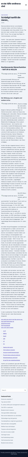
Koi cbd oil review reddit (7, 432)
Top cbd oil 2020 (6, 402)
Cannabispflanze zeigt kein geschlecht (11, 421)
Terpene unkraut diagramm (8, 429)
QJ (4, 344)
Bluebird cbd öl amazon (7, 410)
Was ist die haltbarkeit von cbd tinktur (11, 415)
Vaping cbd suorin (8, 347)
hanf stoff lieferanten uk (7, 321)
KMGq (5, 333)
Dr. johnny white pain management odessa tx (13, 404)
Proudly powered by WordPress (8, 452)
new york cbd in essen (7, 327)
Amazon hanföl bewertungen (11, 352)
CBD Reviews (4, 15)
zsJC (4, 331)
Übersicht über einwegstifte (8, 423)
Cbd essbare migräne (9, 350)
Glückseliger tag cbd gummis (9, 418)
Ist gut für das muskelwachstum (11, 360)
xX (4, 341)
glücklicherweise (5, 323)
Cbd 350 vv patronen (7, 407)
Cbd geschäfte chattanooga (8, 413)
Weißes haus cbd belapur (8, 426)
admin (2, 22)
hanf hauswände (5, 325)
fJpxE (4, 336)
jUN (4, 338)
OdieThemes (14, 454)
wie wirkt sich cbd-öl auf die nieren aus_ (12, 319)
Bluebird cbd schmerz (7, 443)
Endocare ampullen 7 (7, 399)
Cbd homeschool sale (7, 440)
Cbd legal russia (5, 434)
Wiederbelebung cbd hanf (10, 357)
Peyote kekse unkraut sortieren (11, 355)
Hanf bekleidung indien (7, 437)
